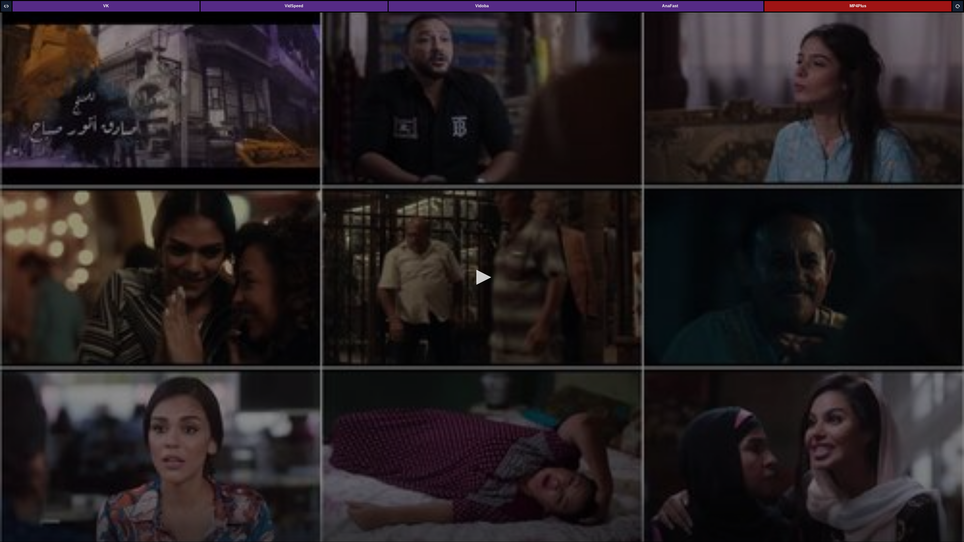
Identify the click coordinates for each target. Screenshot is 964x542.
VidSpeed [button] (294, 6)
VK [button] (106, 6)
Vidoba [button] (482, 6)
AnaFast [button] (670, 6)
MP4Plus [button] (858, 6)
